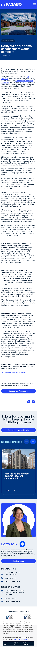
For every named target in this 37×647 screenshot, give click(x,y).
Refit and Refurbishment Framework (14, 372)
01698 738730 (10, 598)
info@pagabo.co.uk (12, 581)
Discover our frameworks (18, 391)
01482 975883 (10, 578)
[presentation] (26, 441)
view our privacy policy (22, 639)
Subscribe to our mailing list (18, 430)
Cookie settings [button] (25, 643)
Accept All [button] (6, 643)
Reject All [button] (16, 643)
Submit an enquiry (18, 561)
